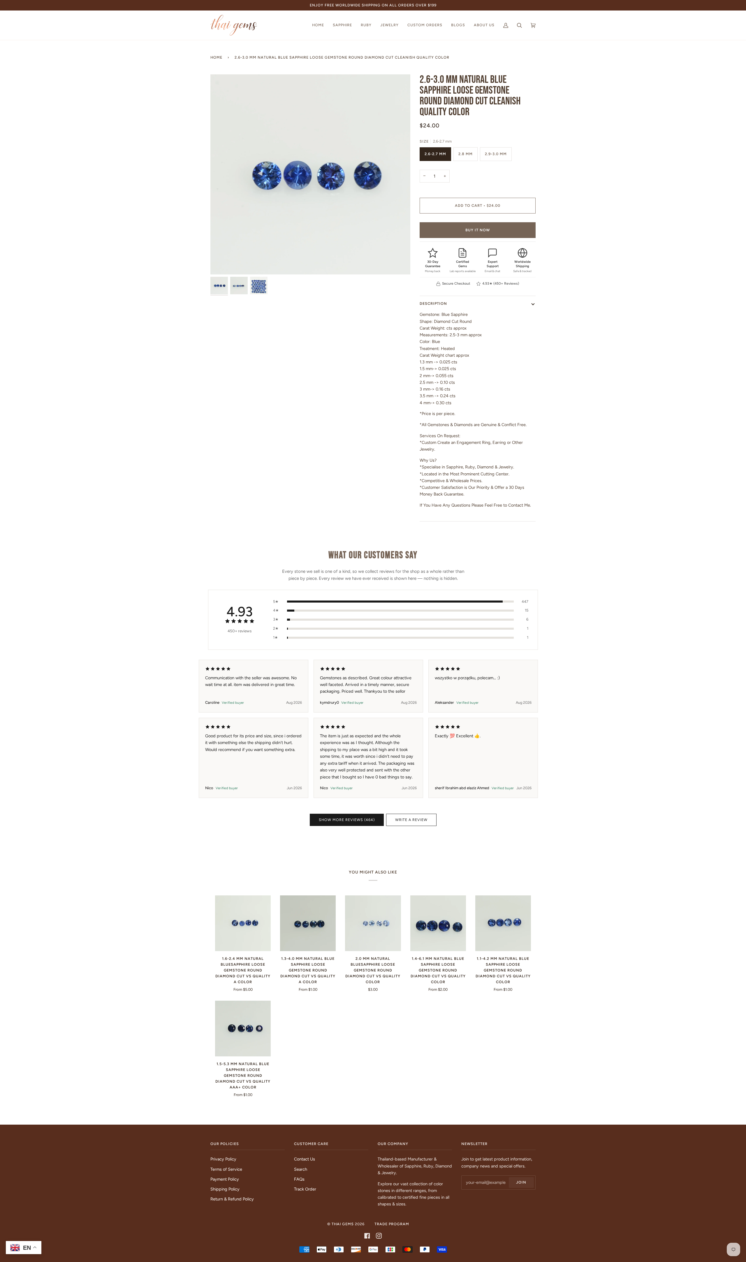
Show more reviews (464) (347, 820)
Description (433, 303)
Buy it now (477, 230)
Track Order (305, 1189)
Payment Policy (224, 1179)
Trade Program (391, 1224)
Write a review (411, 820)
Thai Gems (343, 1224)
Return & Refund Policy (232, 1199)
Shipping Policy (225, 1189)
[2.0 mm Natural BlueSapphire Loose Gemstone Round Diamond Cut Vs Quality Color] (373, 923)
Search (300, 1169)
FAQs (299, 1179)
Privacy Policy (223, 1159)
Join (521, 1182)
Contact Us (304, 1159)
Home (216, 57)
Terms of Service (226, 1169)
